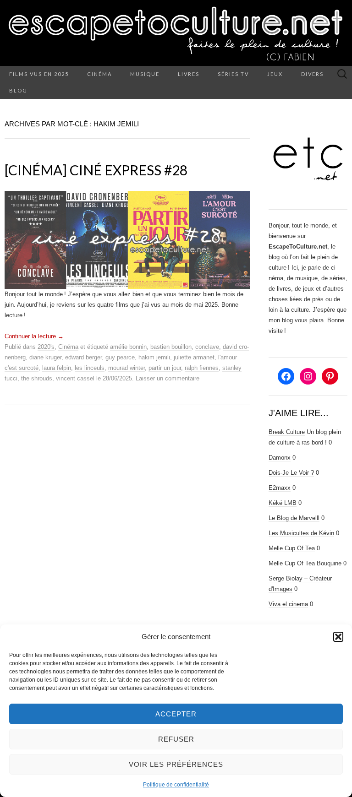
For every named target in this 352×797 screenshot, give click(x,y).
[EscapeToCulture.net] (176, 33)
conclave (207, 346)
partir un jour (164, 367)
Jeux (275, 74)
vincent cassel (75, 378)
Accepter (176, 714)
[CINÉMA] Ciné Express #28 (96, 170)
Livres (188, 74)
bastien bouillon (171, 346)
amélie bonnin (128, 346)
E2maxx (280, 487)
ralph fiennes (202, 367)
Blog (18, 90)
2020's (46, 346)
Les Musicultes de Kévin (301, 533)
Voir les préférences (176, 764)
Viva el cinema (288, 604)
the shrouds (36, 378)
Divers (312, 74)
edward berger (83, 357)
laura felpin (56, 367)
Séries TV (233, 74)
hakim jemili (154, 357)
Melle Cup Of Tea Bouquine (305, 563)
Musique (145, 74)
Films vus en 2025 (39, 74)
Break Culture (287, 431)
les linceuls (89, 367)
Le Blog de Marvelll (294, 518)
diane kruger (45, 357)
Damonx (280, 457)
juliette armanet (194, 357)
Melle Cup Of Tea (292, 548)
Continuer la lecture (34, 336)
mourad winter (126, 367)
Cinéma (99, 74)
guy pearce (120, 357)
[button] (338, 636)
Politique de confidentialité (176, 784)
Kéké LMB (283, 502)
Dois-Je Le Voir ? (291, 472)
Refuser (176, 739)
